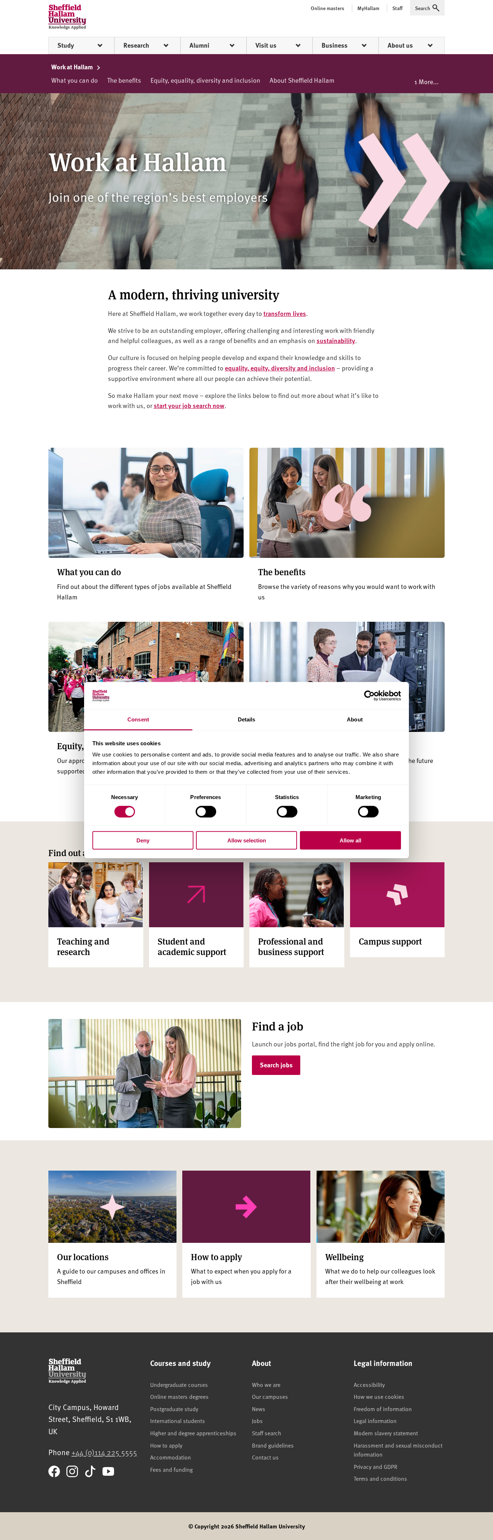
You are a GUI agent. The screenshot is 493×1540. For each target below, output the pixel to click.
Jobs (257, 1420)
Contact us (265, 1457)
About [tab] (355, 719)
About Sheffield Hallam (302, 79)
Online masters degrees (179, 1396)
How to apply (166, 1445)
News (258, 1409)
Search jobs (276, 1065)
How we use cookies (379, 1396)
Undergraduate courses (179, 1384)
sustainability (336, 340)
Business (335, 45)
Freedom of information (383, 1409)
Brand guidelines (273, 1445)
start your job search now (189, 405)
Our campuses (270, 1396)
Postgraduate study (174, 1409)
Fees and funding (171, 1469)
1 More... (426, 81)
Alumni (199, 45)
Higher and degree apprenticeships (193, 1433)
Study (65, 45)
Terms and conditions (380, 1478)
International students (177, 1420)
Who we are (266, 1384)
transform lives (284, 313)
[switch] (206, 811)
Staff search (266, 1433)
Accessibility (369, 1384)
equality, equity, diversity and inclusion (280, 367)
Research (136, 45)
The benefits (124, 79)
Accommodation (170, 1457)
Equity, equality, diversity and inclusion (205, 79)
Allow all (350, 840)
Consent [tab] (138, 719)
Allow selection (246, 840)
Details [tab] (247, 719)
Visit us (266, 45)
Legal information (375, 1420)
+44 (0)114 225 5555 (104, 1452)
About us (400, 45)
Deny (142, 840)
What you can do (74, 79)
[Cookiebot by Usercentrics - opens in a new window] (369, 695)
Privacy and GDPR (375, 1466)
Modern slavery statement (386, 1433)
